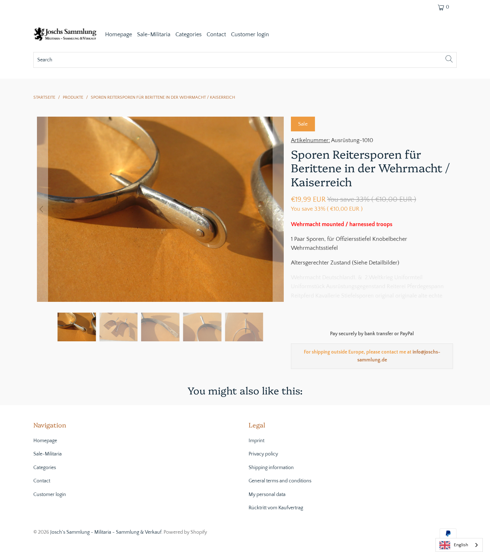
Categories (188, 34)
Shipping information (271, 468)
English (461, 544)
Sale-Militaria (153, 34)
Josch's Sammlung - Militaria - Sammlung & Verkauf (105, 532)
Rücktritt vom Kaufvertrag (276, 508)
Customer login (250, 34)
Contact (216, 34)
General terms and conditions (280, 481)
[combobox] (459, 545)
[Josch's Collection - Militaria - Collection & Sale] (65, 35)
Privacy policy (263, 454)
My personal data (267, 494)
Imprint (256, 441)
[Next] (278, 209)
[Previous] (42, 209)
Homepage (118, 34)
